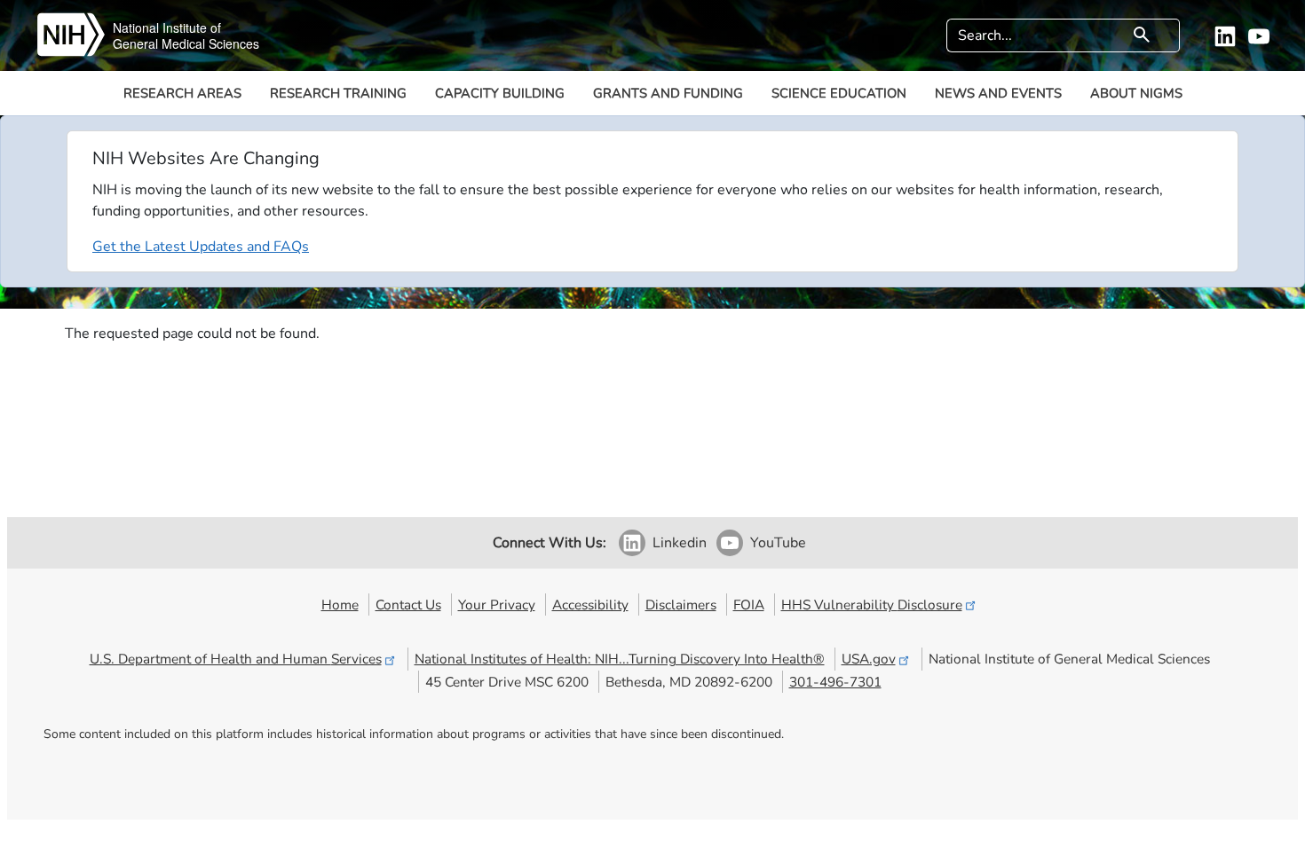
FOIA (748, 604)
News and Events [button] (998, 93)
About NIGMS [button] (1136, 93)
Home (340, 604)
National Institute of (167, 27)
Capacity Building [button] (500, 93)
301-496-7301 (835, 681)
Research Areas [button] (182, 93)
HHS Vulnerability (871, 604)
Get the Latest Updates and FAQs (200, 246)
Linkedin (679, 543)
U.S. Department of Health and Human (236, 658)
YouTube (778, 543)
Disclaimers (680, 604)
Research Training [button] (338, 93)
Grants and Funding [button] (668, 93)
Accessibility (590, 604)
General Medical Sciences (186, 43)
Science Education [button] (838, 93)
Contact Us (408, 604)
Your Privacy (496, 604)
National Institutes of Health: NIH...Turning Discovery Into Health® (620, 658)
